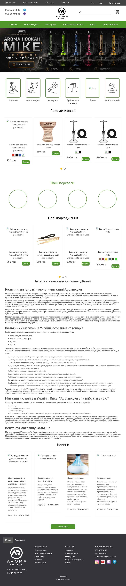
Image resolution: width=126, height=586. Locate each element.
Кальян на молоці (75, 478)
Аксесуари (50, 24)
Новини (38, 559)
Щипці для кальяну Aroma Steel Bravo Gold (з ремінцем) (48, 255)
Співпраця (50, 2)
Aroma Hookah (110, 24)
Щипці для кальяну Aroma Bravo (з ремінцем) (18, 147)
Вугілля (13, 341)
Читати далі (23, 515)
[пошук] (80, 12)
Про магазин (10, 2)
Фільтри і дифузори (18, 377)
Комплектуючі (31, 24)
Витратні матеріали (73, 24)
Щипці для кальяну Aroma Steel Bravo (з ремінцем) (18, 255)
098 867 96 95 (12, 13)
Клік (11, 357)
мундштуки (26, 366)
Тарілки (13, 371)
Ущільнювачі (15, 374)
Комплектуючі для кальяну (21, 336)
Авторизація (114, 3)
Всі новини (63, 526)
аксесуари (28, 338)
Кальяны (63, 576)
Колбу (12, 360)
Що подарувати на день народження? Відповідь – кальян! (17, 481)
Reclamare (66, 579)
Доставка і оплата (30, 2)
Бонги (93, 24)
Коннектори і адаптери (19, 363)
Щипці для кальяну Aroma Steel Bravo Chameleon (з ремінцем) (78, 255)
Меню (8, 540)
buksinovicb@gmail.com (105, 556)
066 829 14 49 (12, 9)
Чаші (12, 380)
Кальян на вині (104, 478)
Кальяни (12, 24)
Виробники (40, 562)
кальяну (113, 351)
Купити (26, 162)
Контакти (65, 2)
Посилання (20, 540)
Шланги (13, 383)
